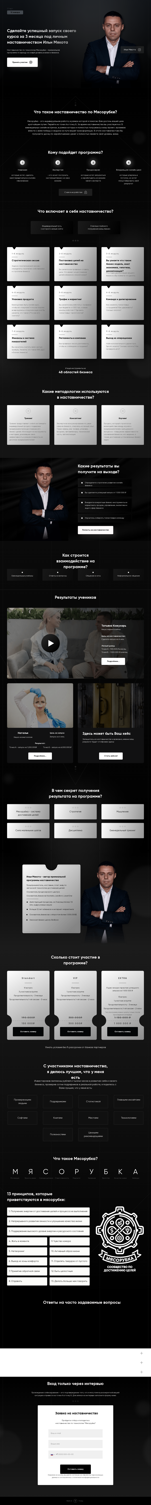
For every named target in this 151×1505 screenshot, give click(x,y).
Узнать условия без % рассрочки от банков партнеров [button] (75, 1047)
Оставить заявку (28, 1032)
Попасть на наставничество (95, 530)
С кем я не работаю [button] (73, 192)
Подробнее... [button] (40, 756)
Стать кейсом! (111, 756)
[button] (85, 192)
